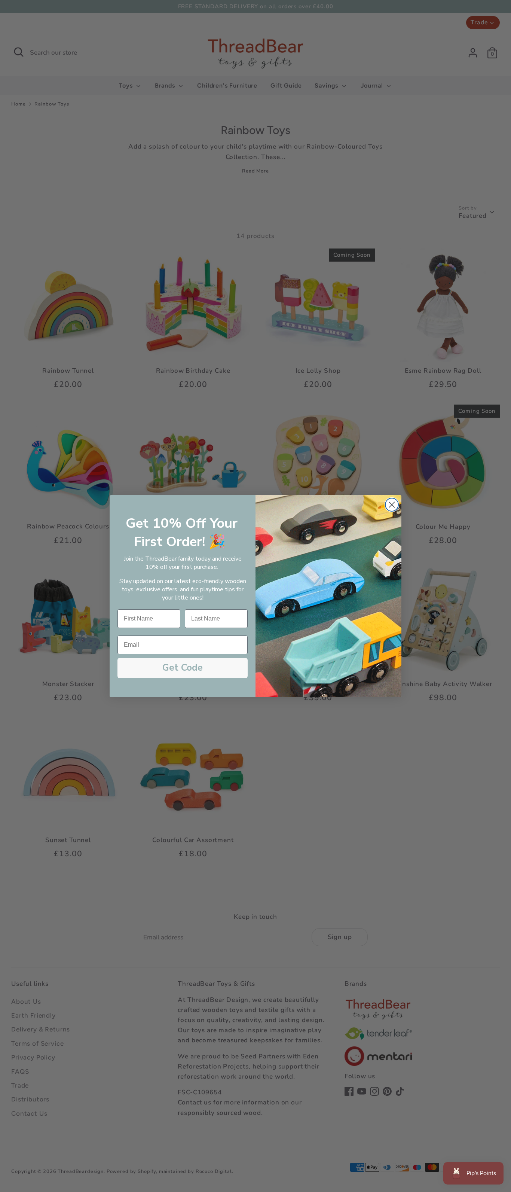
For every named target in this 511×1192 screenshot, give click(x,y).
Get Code (182, 667)
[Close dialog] (391, 504)
